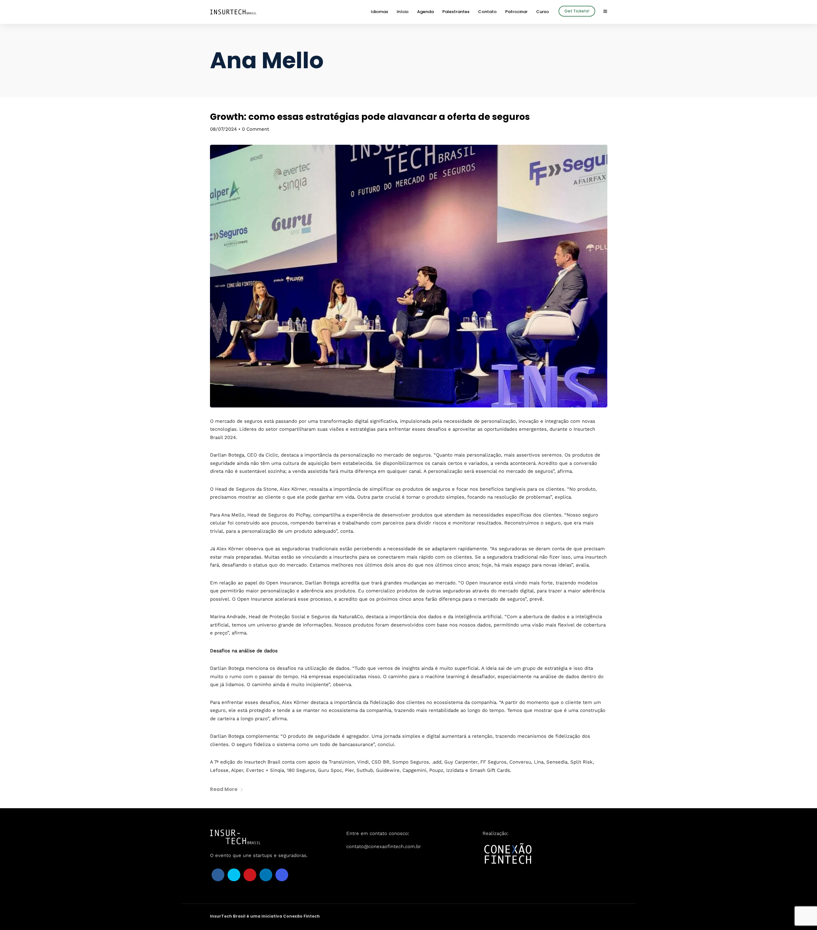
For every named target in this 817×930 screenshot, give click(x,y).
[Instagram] (281, 874)
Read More (223, 789)
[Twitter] (234, 874)
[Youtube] (250, 874)
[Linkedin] (265, 874)
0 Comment (255, 129)
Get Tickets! (576, 11)
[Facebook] (218, 874)
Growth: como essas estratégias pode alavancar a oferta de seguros (370, 117)
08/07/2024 (223, 129)
